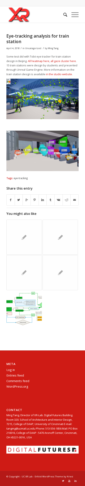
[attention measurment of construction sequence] (24, 237)
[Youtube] (69, 481)
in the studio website (59, 74)
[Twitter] (63, 481)
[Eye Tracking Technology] (24, 308)
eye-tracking (21, 178)
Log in (10, 370)
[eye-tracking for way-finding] (60, 237)
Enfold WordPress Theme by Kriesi (54, 476)
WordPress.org (17, 386)
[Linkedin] (75, 481)
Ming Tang (53, 48)
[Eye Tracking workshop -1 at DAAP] (60, 272)
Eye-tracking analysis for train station (37, 38)
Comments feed (17, 381)
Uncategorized (33, 48)
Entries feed (15, 375)
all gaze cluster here (63, 61)
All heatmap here (38, 61)
